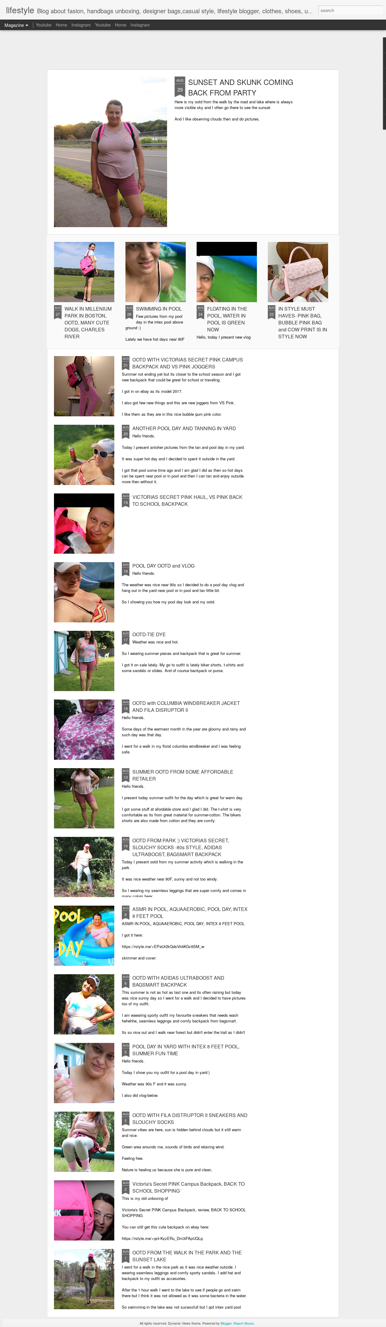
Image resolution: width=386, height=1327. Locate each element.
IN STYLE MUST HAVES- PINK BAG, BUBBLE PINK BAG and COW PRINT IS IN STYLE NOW (302, 322)
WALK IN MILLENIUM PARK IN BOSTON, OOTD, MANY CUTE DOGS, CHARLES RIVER (88, 322)
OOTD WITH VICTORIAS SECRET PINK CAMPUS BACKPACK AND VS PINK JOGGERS (187, 363)
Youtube (44, 25)
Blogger (226, 1323)
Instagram (81, 25)
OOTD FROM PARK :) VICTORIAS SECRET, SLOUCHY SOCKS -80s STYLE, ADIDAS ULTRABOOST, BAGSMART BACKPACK (180, 847)
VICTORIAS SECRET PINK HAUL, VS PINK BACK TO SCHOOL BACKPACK (187, 500)
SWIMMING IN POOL (159, 308)
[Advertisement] (193, 49)
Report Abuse (243, 1323)
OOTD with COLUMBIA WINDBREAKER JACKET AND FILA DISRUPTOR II (186, 706)
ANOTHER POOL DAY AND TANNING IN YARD (184, 428)
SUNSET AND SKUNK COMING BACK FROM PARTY (240, 87)
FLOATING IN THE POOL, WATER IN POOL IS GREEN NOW (227, 319)
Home (61, 25)
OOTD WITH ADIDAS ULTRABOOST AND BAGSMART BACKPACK (178, 981)
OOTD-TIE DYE (149, 634)
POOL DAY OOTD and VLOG (163, 565)
